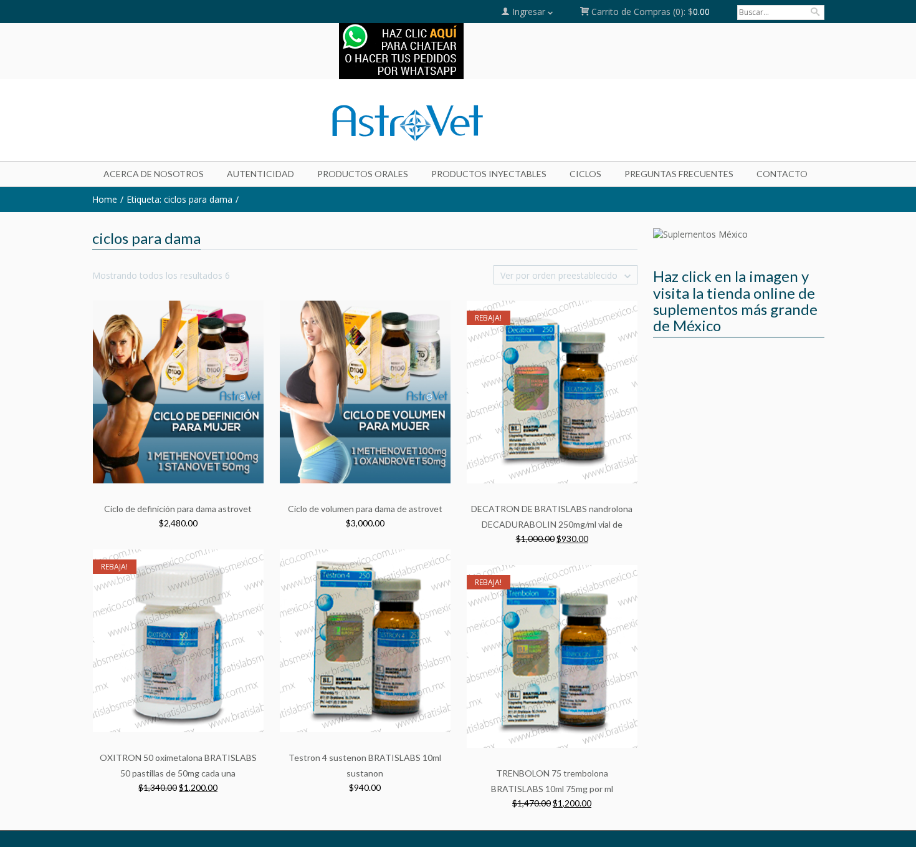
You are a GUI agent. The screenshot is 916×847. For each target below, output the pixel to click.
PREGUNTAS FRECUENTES (678, 173)
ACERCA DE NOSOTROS (153, 173)
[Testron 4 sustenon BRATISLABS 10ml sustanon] (365, 640)
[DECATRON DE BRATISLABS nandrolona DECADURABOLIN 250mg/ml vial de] (552, 391)
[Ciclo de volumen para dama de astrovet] (365, 391)
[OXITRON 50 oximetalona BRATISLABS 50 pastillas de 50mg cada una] (178, 640)
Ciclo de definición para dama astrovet (178, 508)
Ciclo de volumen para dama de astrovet (365, 508)
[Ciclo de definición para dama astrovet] (178, 391)
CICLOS (585, 173)
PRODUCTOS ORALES (362, 173)
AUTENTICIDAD (260, 173)
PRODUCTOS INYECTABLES (488, 173)
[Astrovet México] (209, 122)
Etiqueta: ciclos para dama (179, 199)
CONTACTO (782, 173)
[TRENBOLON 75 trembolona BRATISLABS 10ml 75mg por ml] (552, 656)
